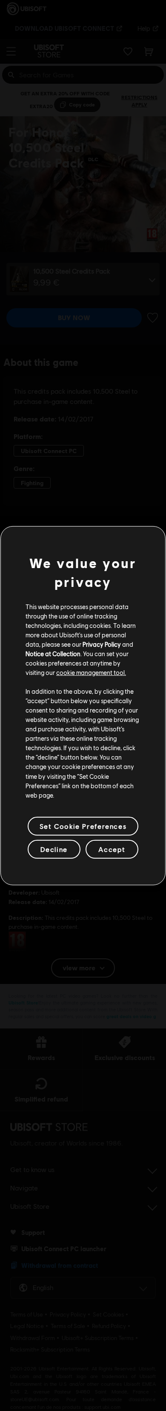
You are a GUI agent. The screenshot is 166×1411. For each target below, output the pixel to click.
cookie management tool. (91, 672)
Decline (54, 849)
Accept (112, 849)
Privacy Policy (102, 644)
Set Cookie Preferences (83, 826)
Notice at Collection (53, 653)
